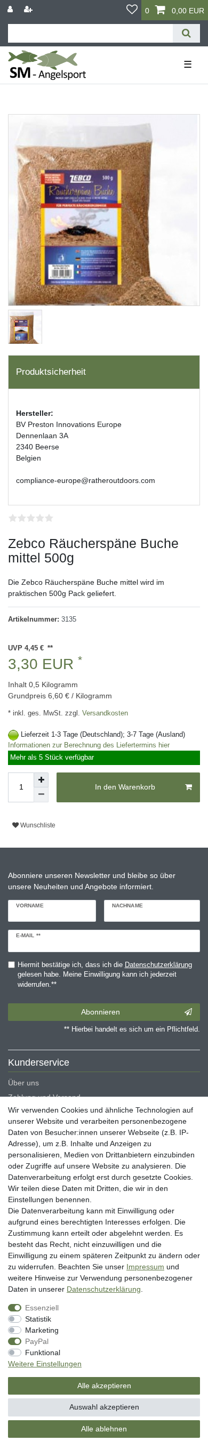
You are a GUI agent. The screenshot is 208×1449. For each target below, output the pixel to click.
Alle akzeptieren (104, 1385)
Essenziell (42, 1307)
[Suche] (186, 33)
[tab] (104, 372)
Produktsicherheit (51, 372)
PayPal (37, 1341)
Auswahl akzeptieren (104, 1407)
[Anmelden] (11, 9)
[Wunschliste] (132, 10)
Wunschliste (37, 825)
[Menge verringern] (41, 794)
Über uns (23, 1082)
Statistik (38, 1319)
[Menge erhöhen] (41, 779)
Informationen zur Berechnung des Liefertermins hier (89, 745)
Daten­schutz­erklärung (104, 1289)
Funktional (42, 1352)
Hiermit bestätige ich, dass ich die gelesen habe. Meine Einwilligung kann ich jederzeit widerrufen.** (105, 975)
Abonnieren (100, 1012)
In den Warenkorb (125, 787)
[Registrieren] (29, 9)
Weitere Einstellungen (45, 1363)
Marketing (42, 1330)
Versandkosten (104, 713)
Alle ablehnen (104, 1428)
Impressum (145, 1266)
